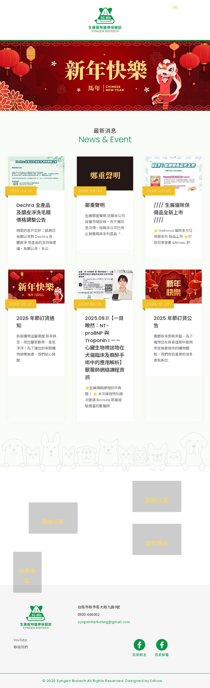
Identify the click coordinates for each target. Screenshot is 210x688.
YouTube (20, 639)
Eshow (156, 680)
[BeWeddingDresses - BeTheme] (105, 20)
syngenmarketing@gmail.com (104, 621)
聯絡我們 (21, 646)
